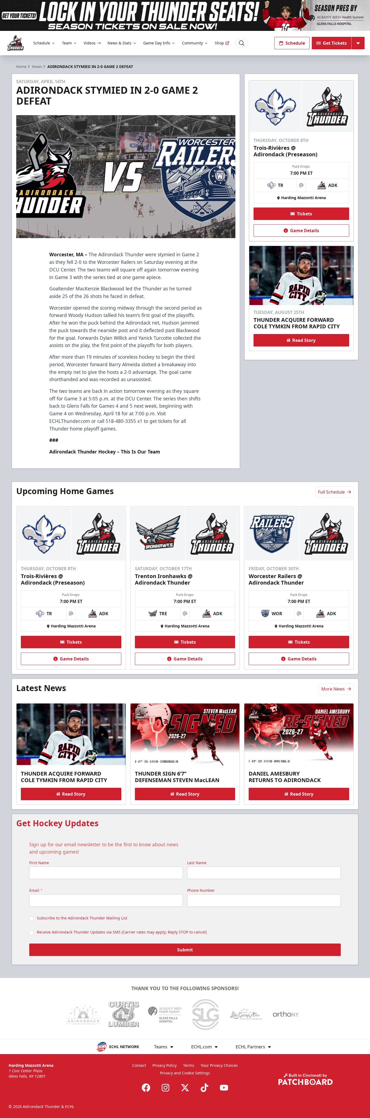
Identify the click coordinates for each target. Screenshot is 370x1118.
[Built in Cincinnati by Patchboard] (305, 1079)
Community (192, 43)
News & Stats (119, 43)
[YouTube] (224, 1087)
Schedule (41, 43)
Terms (188, 1065)
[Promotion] (185, 15)
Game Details (304, 231)
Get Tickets (335, 43)
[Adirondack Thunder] (15, 43)
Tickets (304, 214)
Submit (185, 950)
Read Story (304, 340)
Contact (139, 1065)
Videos (90, 43)
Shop (219, 43)
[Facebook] (146, 1087)
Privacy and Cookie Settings (185, 1072)
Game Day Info (156, 43)
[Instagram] (165, 1087)
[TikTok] (204, 1087)
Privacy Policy (164, 1065)
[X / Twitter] (185, 1087)
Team (67, 43)
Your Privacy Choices (219, 1065)
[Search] (241, 43)
